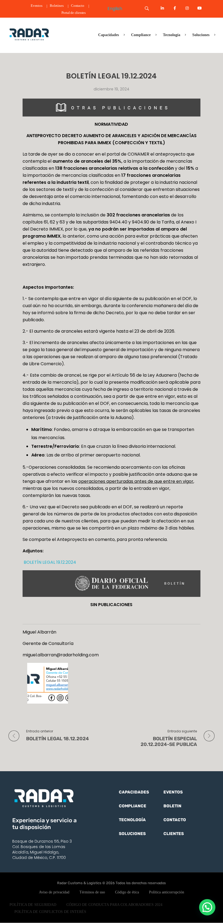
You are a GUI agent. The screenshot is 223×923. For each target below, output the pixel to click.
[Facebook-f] (174, 8)
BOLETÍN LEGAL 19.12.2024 (49, 562)
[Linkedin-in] (162, 8)
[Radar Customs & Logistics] (29, 34)
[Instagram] (187, 8)
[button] (207, 907)
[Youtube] (199, 8)
